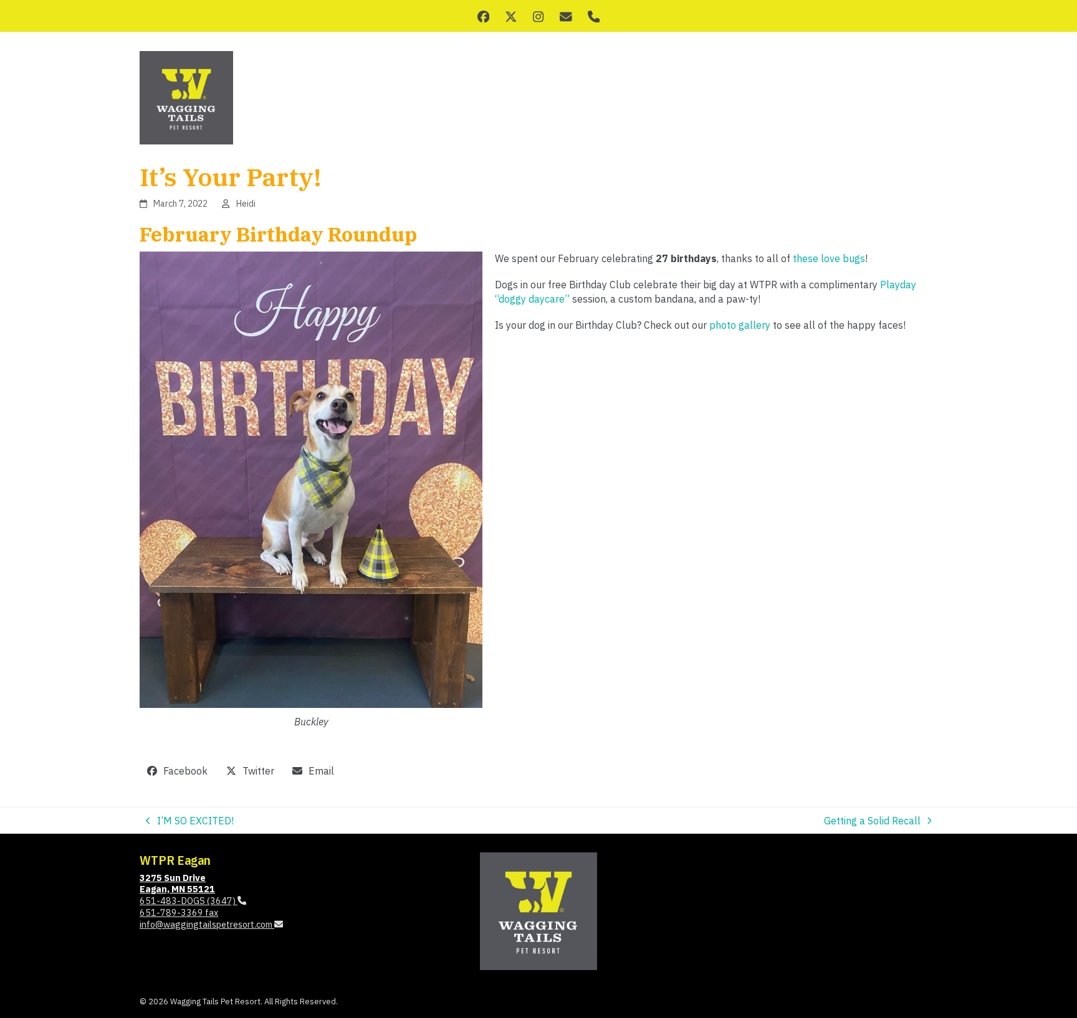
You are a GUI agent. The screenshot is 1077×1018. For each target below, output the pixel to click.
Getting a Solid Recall (872, 820)
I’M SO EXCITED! (190, 820)
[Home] (538, 910)
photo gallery (739, 325)
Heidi (246, 203)
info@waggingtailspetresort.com (207, 924)
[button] (178, 771)
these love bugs (829, 258)
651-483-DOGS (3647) (188, 901)
